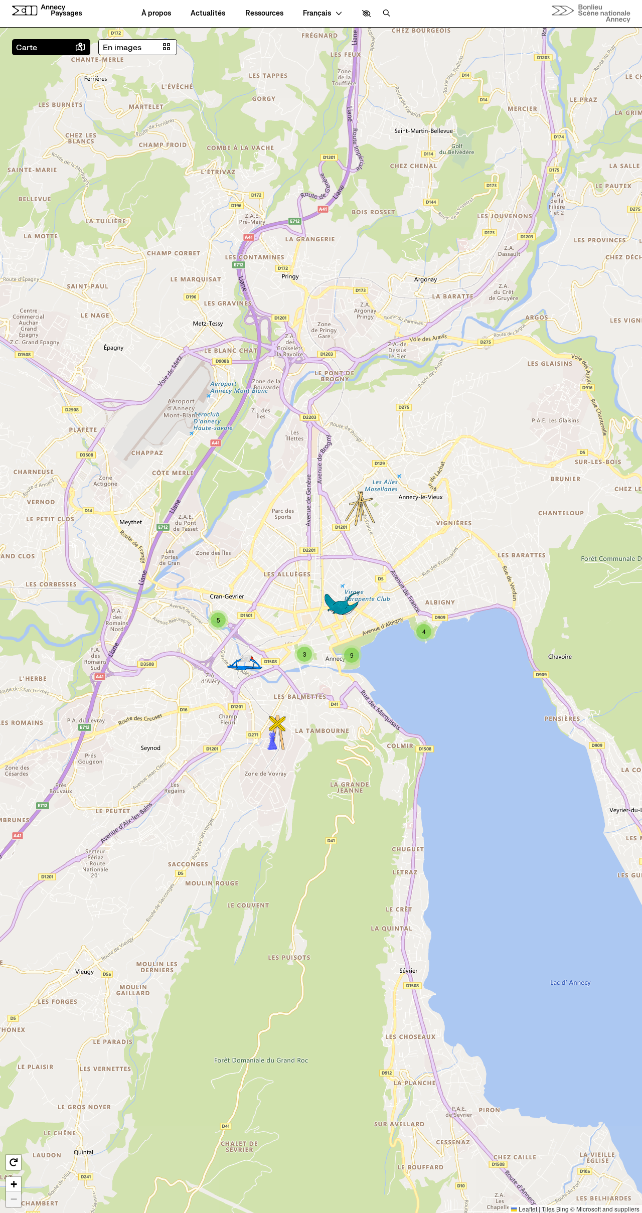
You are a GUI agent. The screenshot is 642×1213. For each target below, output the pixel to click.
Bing (562, 1209)
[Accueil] (47, 11)
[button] (366, 13)
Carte (26, 47)
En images (122, 47)
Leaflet (527, 1209)
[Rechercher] (386, 14)
